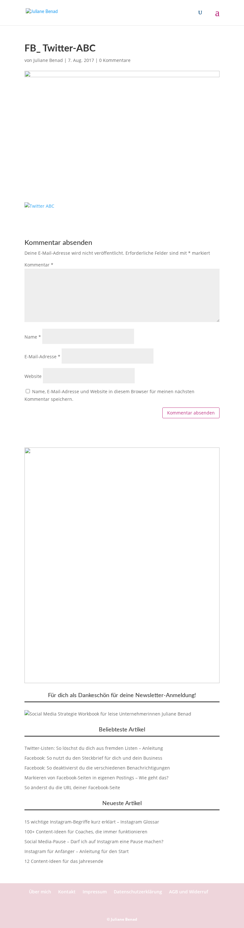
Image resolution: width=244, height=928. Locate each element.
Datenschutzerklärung (138, 892)
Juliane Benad (48, 60)
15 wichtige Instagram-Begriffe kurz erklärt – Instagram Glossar (91, 822)
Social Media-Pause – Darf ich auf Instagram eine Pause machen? (93, 841)
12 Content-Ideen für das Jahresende (63, 861)
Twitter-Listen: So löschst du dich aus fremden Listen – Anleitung (93, 748)
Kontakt (67, 892)
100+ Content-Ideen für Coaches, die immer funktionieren (85, 832)
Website (33, 376)
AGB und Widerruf (188, 892)
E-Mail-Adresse (42, 356)
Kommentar (38, 265)
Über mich (40, 892)
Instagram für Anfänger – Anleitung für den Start (76, 851)
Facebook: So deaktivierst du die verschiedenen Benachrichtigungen (97, 768)
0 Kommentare (115, 60)
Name (32, 337)
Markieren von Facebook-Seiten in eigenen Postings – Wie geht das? (96, 778)
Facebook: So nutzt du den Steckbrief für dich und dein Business (93, 758)
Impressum (95, 892)
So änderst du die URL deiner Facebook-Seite (72, 787)
